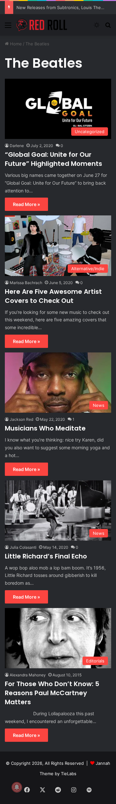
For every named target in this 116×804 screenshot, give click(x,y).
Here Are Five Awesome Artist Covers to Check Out (53, 296)
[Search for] (108, 27)
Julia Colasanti (23, 547)
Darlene (17, 145)
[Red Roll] (42, 25)
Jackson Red (21, 419)
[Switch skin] (96, 27)
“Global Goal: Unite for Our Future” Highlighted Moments (53, 159)
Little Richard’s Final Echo (46, 556)
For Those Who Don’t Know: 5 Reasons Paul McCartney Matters (52, 692)
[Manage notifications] (17, 787)
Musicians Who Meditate (45, 428)
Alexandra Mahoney (28, 674)
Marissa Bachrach (26, 282)
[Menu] (8, 27)
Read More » (26, 204)
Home (15, 43)
